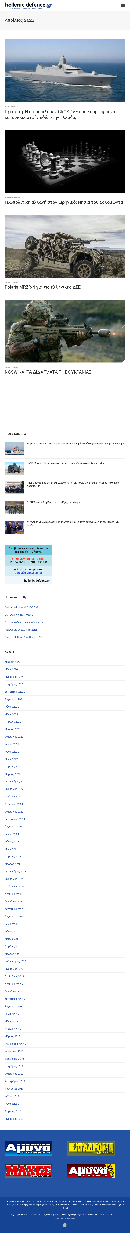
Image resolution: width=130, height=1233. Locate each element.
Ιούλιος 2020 (12, 923)
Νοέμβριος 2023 (14, 684)
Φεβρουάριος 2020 (15, 961)
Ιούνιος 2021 (12, 841)
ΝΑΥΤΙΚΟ (14, 106)
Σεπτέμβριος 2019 (15, 998)
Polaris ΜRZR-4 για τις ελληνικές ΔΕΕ (43, 287)
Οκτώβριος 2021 (14, 811)
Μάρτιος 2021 (12, 863)
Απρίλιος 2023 (13, 721)
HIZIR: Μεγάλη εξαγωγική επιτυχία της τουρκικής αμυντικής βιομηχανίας (65, 463)
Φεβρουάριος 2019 (15, 1043)
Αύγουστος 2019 (14, 1006)
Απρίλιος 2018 (13, 1111)
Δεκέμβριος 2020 (14, 886)
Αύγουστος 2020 (14, 916)
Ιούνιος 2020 (12, 931)
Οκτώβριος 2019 (14, 991)
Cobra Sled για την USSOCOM (21, 607)
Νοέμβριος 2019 (14, 983)
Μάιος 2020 (11, 938)
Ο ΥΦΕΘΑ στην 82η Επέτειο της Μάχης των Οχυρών (54, 502)
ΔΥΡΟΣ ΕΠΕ (35, 1215)
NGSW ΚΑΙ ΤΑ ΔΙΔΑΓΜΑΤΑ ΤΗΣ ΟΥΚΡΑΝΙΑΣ (48, 372)
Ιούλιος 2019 (12, 1013)
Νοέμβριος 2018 (14, 1066)
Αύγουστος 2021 (14, 826)
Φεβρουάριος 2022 (15, 781)
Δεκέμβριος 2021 (14, 796)
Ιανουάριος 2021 (14, 878)
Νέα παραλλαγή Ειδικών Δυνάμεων (24, 621)
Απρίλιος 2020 (13, 946)
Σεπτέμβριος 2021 (15, 818)
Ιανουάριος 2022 (14, 788)
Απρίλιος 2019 (13, 1028)
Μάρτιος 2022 (12, 774)
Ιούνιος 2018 (12, 1103)
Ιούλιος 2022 (12, 743)
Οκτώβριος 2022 (14, 736)
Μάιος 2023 (11, 714)
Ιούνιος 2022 (12, 751)
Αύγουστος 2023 (14, 699)
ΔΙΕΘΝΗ (17, 197)
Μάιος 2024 (11, 669)
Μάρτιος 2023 (12, 728)
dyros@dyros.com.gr (65, 1218)
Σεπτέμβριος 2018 (15, 1081)
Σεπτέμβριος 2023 (15, 691)
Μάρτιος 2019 (12, 1036)
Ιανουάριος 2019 (14, 1051)
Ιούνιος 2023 (12, 706)
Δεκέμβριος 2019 (14, 976)
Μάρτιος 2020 (12, 953)
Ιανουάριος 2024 (14, 676)
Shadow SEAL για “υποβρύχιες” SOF (24, 636)
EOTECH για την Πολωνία (19, 614)
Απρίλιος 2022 (13, 766)
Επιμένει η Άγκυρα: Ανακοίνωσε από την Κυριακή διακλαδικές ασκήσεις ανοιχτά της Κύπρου (76, 443)
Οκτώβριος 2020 (14, 901)
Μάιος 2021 (11, 848)
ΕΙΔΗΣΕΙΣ (15, 282)
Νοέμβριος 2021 (14, 803)
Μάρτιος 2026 (12, 661)
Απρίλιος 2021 (13, 856)
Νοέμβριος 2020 (14, 893)
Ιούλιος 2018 (12, 1096)
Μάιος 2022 (11, 759)
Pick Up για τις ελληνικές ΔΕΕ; (21, 629)
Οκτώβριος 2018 (14, 1073)
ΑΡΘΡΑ (7, 106)
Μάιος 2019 (11, 1021)
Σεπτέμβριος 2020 (15, 908)
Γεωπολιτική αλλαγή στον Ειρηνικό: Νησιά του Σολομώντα (64, 202)
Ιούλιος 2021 (12, 833)
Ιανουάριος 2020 (14, 968)
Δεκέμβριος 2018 (14, 1058)
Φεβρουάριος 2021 (15, 871)
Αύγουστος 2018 (14, 1088)
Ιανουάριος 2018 (14, 1118)
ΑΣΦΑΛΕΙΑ (9, 197)
